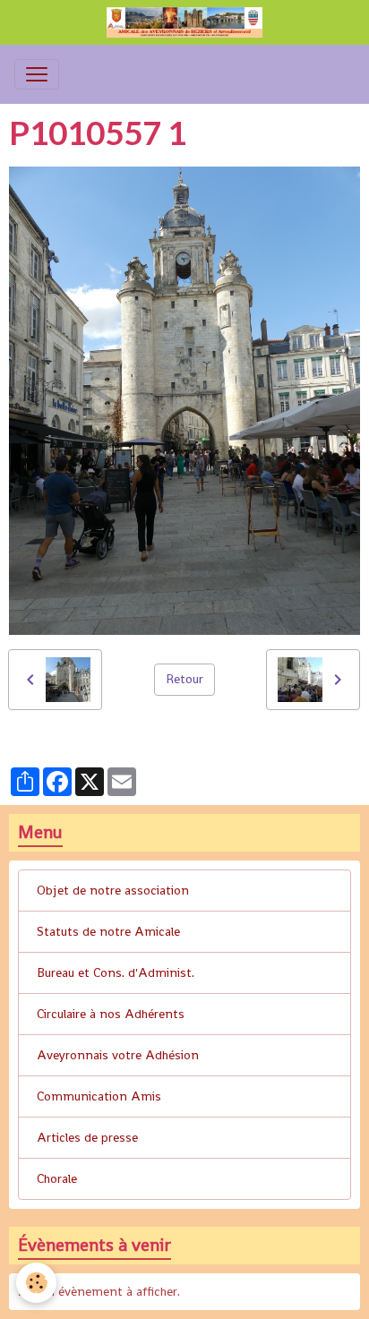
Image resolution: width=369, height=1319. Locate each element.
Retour (184, 679)
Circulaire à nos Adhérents (110, 1014)
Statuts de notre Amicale (108, 931)
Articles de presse (87, 1137)
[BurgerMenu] (36, 74)
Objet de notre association (113, 890)
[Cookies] (36, 1283)
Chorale (57, 1178)
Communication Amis (99, 1096)
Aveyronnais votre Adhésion (118, 1055)
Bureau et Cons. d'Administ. (115, 972)
